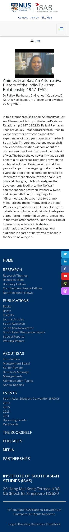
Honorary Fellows (14, 284)
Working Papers (14, 341)
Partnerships (16, 459)
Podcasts (12, 441)
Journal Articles (13, 319)
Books (7, 306)
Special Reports (13, 336)
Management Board (16, 363)
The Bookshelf (17, 433)
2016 (6, 407)
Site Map (47, 17)
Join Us (34, 17)
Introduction (11, 359)
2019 (6, 403)
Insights (8, 315)
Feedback (53, 524)
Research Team (13, 280)
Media (8, 450)
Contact (23, 17)
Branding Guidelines (31, 524)
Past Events (11, 424)
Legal (12, 524)
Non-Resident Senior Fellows (22, 288)
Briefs (7, 311)
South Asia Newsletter (18, 328)
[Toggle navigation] (61, 29)
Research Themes (15, 275)
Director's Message (16, 372)
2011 (6, 416)
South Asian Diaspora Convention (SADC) (31, 398)
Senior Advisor (13, 367)
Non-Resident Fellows (18, 293)
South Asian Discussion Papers (24, 332)
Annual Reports (13, 385)
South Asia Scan (14, 323)
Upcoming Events (15, 420)
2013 (6, 411)
